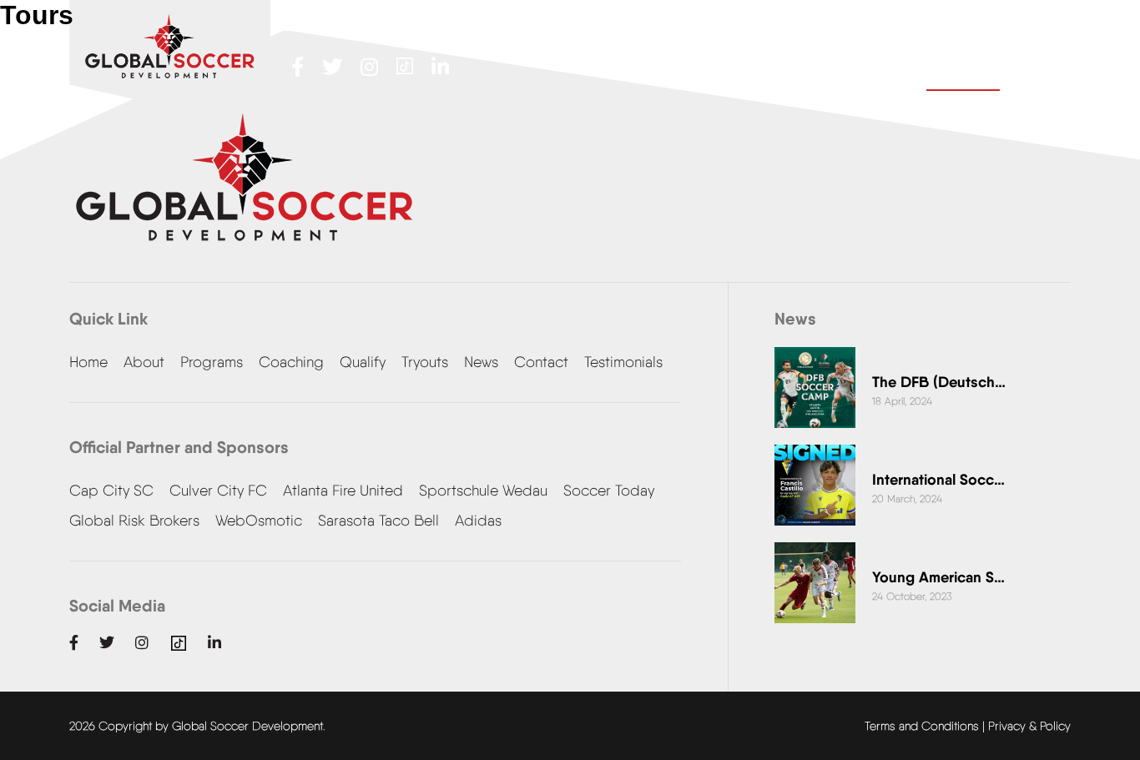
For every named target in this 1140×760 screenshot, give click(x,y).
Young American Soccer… (939, 576)
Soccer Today (608, 490)
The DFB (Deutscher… (939, 381)
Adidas (478, 520)
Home (88, 361)
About (144, 361)
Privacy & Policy (1029, 725)
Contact (963, 69)
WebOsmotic (258, 520)
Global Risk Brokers (134, 520)
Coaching (291, 361)
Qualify (363, 361)
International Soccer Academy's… (939, 479)
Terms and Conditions (922, 725)
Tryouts (424, 361)
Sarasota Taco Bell (378, 520)
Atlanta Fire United (343, 490)
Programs (211, 361)
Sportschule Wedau (483, 490)
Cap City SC (111, 490)
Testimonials (623, 361)
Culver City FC (218, 490)
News (481, 361)
